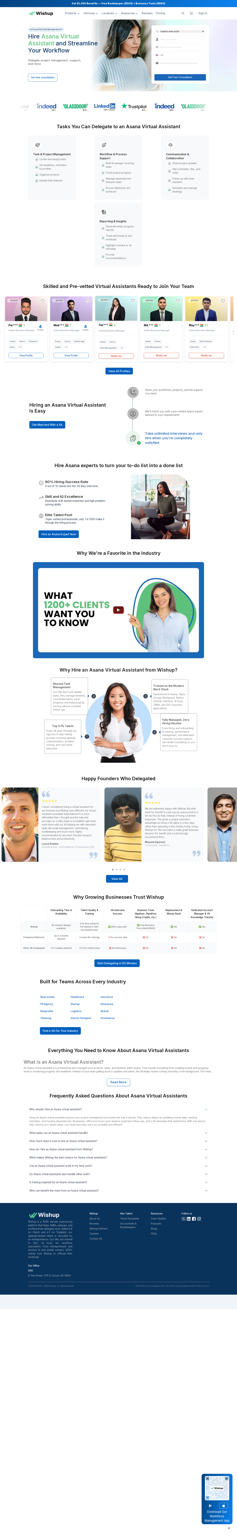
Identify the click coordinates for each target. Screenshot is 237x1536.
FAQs (154, 1233)
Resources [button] (128, 13)
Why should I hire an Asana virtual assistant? (55, 1109)
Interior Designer (81, 1018)
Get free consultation (42, 77)
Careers (94, 1233)
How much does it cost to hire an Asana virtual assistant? (63, 1141)
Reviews (94, 1223)
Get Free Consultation (180, 77)
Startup (75, 1004)
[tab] (113, 869)
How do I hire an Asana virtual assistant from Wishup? (61, 1149)
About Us (95, 1218)
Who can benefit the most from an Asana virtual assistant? (64, 1190)
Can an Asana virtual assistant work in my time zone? (60, 1165)
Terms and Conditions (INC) (183, 1286)
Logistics (76, 1011)
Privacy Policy (202, 1286)
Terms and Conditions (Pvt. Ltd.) (154, 1286)
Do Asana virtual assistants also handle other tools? (59, 1174)
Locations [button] (108, 13)
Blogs (154, 1228)
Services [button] (89, 13)
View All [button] (117, 879)
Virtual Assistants (129, 1218)
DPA (138, 1286)
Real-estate (47, 997)
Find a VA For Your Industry (60, 1030)
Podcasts (156, 1223)
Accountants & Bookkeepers (128, 1225)
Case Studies (158, 1218)
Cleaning (45, 1018)
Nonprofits (46, 1011)
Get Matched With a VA (47, 424)
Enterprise (107, 1004)
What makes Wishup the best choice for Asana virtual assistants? (68, 1157)
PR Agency (46, 1004)
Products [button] (70, 13)
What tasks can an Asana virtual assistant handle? (58, 1133)
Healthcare (77, 997)
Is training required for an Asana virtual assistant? (58, 1182)
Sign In (202, 13)
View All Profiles (119, 371)
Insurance (107, 997)
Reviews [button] (147, 13)
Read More (118, 1082)
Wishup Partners (99, 1228)
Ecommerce (108, 1018)
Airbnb (105, 1011)
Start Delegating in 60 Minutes (117, 963)
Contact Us (96, 1238)
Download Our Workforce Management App (217, 1516)
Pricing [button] (160, 13)
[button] (157, 55)
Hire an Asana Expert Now (58, 534)
